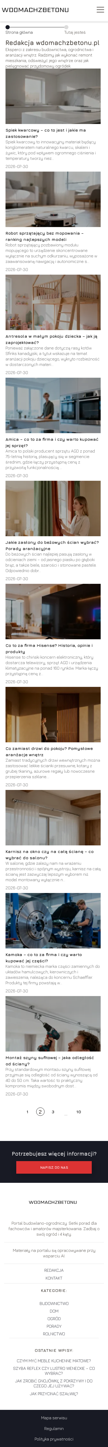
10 (78, 1111)
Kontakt (54, 1278)
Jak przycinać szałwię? (54, 1393)
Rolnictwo (54, 1333)
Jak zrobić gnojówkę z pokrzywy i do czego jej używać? (54, 1383)
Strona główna (19, 32)
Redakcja (54, 1270)
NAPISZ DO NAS (54, 1167)
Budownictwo (54, 1303)
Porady (54, 1326)
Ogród (54, 1318)
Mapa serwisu (54, 1417)
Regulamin (54, 1428)
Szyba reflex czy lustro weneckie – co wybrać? (54, 1371)
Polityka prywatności (54, 1439)
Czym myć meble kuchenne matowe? (54, 1360)
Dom (54, 1311)
